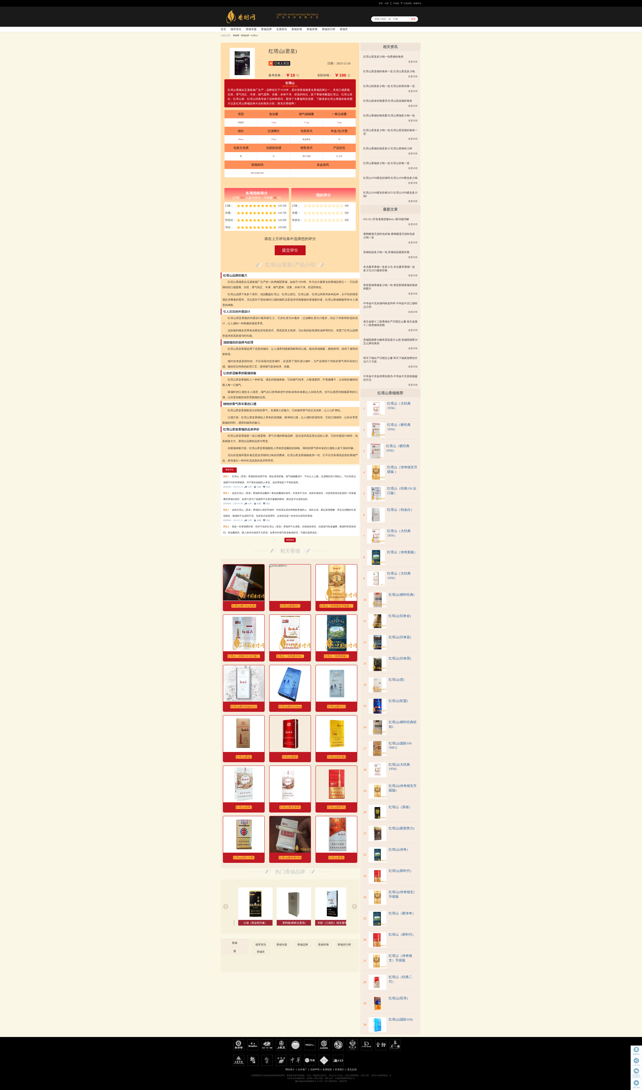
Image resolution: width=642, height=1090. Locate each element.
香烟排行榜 (328, 29)
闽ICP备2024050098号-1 (305, 1081)
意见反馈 (352, 1069)
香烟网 (236, 35)
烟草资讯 (236, 29)
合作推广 (302, 1069)
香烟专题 (251, 29)
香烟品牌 (266, 29)
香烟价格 (296, 29)
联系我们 (339, 1069)
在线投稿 (408, 3)
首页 (223, 29)
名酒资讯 (281, 29)
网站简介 (290, 1069)
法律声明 (314, 1069)
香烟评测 (312, 29)
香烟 (234, 942)
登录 (381, 3)
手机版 (396, 3)
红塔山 (254, 35)
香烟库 (344, 29)
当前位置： (226, 35)
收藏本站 (417, 3)
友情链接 (327, 1069)
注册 (387, 3)
